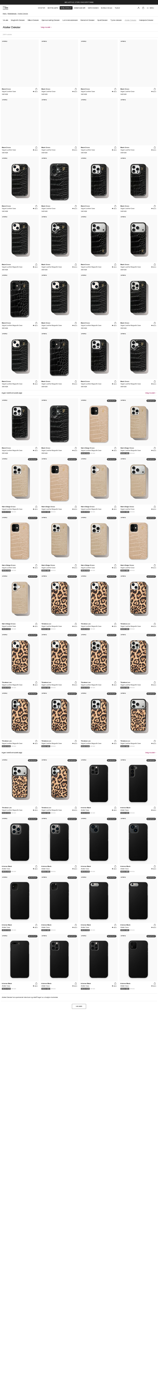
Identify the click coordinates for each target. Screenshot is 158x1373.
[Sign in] (138, 8)
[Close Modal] (50, 33)
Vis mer (79, 1006)
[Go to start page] (5, 8)
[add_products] (36, 89)
